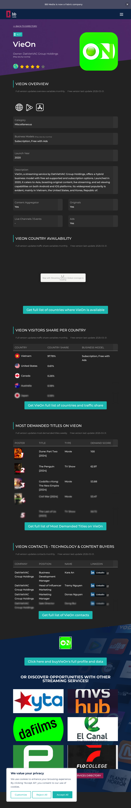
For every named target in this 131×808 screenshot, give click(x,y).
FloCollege (92, 755)
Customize (21, 794)
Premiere (38, 755)
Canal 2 (92, 727)
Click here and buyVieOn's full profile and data (65, 661)
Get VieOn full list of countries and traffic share (65, 405)
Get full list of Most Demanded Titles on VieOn (65, 526)
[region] (41, 785)
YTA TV (38, 699)
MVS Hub (93, 699)
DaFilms (38, 727)
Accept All (62, 794)
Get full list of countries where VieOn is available (65, 310)
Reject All (41, 794)
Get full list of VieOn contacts (65, 615)
